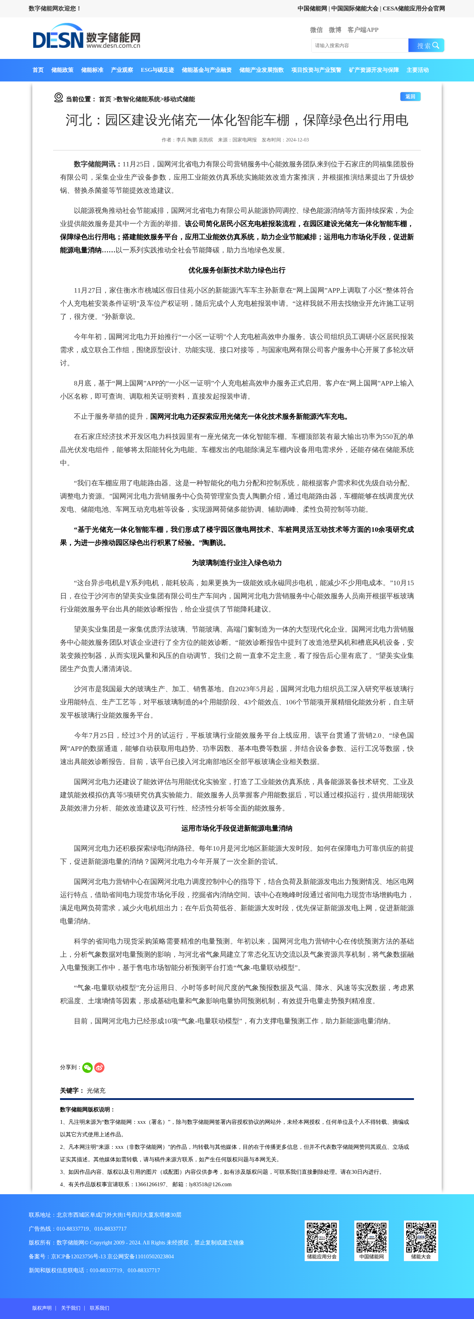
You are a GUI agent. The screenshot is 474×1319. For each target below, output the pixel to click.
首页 (38, 70)
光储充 (96, 1090)
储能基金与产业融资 (207, 70)
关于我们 (71, 1308)
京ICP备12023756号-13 (79, 1256)
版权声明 (42, 1308)
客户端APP (363, 29)
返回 (410, 96)
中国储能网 (312, 8)
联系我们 (99, 1308)
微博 (335, 29)
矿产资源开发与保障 (374, 70)
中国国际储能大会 (355, 8)
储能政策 (62, 70)
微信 (316, 29)
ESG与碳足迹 (157, 70)
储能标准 (92, 70)
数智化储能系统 (138, 99)
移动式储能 (179, 99)
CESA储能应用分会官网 (414, 8)
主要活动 (418, 70)
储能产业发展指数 (261, 70)
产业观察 (122, 70)
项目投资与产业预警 (316, 70)
